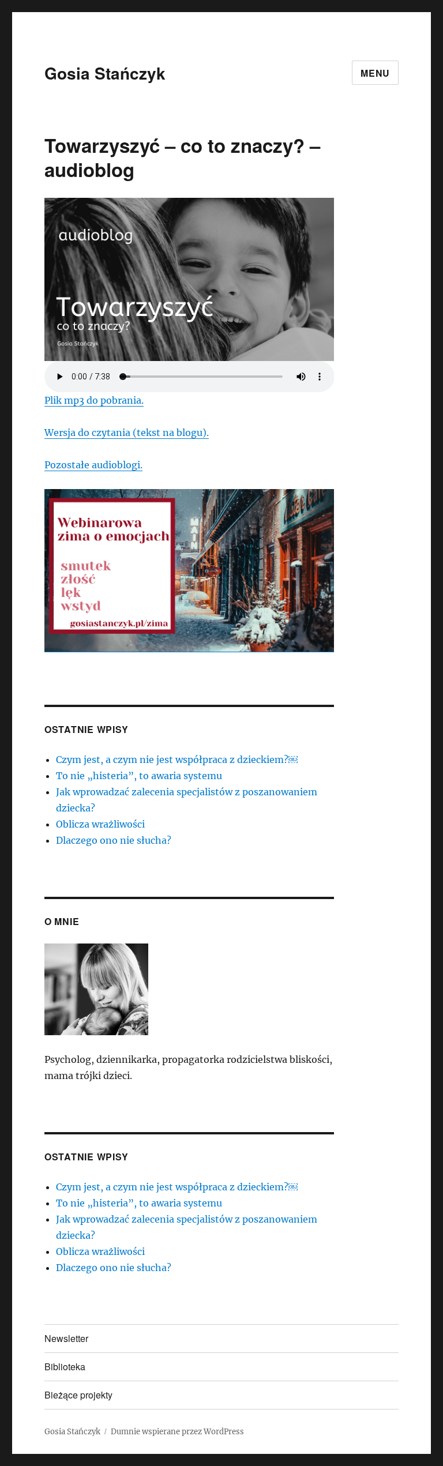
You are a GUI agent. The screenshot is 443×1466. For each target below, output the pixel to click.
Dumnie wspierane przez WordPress (177, 1432)
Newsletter (66, 1338)
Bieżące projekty (78, 1394)
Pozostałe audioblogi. (93, 465)
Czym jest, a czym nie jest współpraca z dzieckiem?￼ (177, 759)
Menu (375, 73)
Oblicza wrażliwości (100, 824)
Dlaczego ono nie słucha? (113, 840)
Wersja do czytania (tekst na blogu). (126, 432)
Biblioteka (64, 1366)
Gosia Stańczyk (105, 73)
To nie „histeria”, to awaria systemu (139, 775)
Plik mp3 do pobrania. (94, 400)
